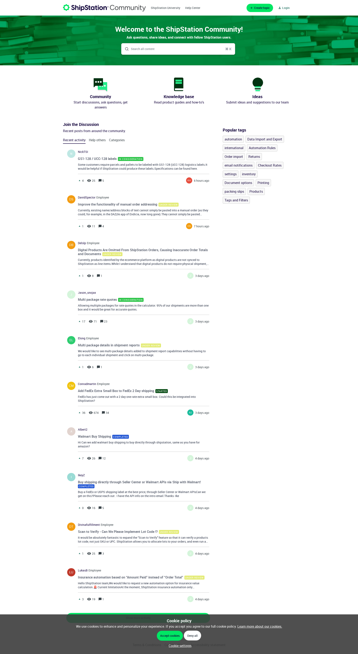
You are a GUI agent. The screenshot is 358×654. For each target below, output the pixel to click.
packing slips (234, 191)
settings (231, 174)
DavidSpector (87, 197)
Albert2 (82, 429)
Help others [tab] (97, 140)
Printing (263, 182)
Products (256, 191)
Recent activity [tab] (74, 140)
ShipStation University (165, 8)
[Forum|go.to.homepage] (104, 7)
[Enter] (125, 49)
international (234, 148)
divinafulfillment (89, 524)
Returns (254, 156)
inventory (249, 174)
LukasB (83, 570)
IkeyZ (81, 475)
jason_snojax (87, 292)
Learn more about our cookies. (259, 626)
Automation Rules (262, 148)
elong (81, 338)
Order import (234, 156)
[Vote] (79, 180)
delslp (82, 243)
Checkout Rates (270, 165)
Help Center (192, 8)
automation (233, 139)
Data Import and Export (264, 139)
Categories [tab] (117, 140)
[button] (179, 645)
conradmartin (87, 383)
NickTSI (83, 151)
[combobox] (178, 49)
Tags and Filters (236, 200)
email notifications (239, 165)
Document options (238, 182)
